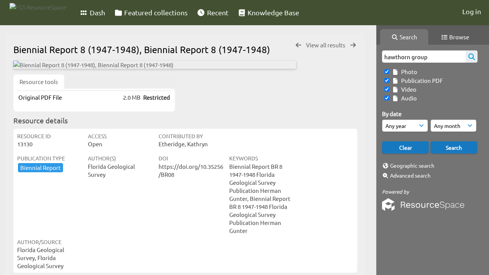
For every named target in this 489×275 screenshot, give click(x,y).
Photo (408, 71)
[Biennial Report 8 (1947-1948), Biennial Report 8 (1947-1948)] (154, 65)
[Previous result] (298, 45)
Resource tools (38, 81)
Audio (408, 98)
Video (407, 89)
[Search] (472, 56)
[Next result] (353, 45)
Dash (96, 12)
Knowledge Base (272, 12)
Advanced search (410, 175)
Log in (471, 11)
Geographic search (412, 165)
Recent (217, 12)
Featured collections (155, 12)
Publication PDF (421, 80)
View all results (326, 45)
